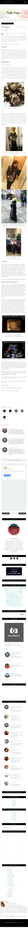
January (10, 884)
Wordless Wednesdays (17, 605)
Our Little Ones (14, 597)
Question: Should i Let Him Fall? (16, 438)
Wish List (10, 605)
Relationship (15, 600)
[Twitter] (14, 558)
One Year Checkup (12, 428)
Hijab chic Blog (14, 813)
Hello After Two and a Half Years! (12, 643)
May (10, 880)
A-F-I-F (10, 888)
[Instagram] (17, 558)
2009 (9, 896)
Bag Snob (14, 812)
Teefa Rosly (10, 902)
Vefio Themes (21, 922)
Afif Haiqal (7, 588)
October (10, 874)
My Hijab (14, 815)
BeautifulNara (14, 800)
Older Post (22, 513)
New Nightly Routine (13, 885)
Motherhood (13, 595)
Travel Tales (9, 603)
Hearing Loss (16, 594)
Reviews (20, 600)
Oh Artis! (14, 802)
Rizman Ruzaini (14, 818)
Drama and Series (11, 591)
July (9, 878)
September (11, 875)
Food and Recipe (9, 593)
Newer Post (5, 513)
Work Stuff (14, 606)
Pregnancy (12, 599)
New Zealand (13, 673)
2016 (9, 871)
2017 (9, 870)
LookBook (14, 814)
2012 (9, 893)
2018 (9, 869)
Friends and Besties (17, 593)
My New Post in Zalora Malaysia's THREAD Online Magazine (16, 653)
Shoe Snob (14, 819)
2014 (9, 890)
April (10, 881)
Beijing (18, 588)
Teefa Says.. (14, 12)
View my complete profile (6, 915)
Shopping (15, 602)
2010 (9, 895)
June (10, 879)
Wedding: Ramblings (14, 604)
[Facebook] (11, 558)
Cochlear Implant (16, 590)
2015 (9, 873)
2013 (9, 891)
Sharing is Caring (9, 602)
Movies (18, 595)
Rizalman (14, 817)
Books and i (10, 590)
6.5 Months (11, 889)
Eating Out (17, 591)
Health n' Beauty (9, 594)
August (10, 876)
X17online (14, 805)
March (10, 883)
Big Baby (11, 886)
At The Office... (13, 588)
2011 (9, 894)
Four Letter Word (12, 447)
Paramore (14, 804)
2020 (9, 868)
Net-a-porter (14, 816)
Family (21, 591)
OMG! (14, 803)
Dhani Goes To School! (15, 663)
